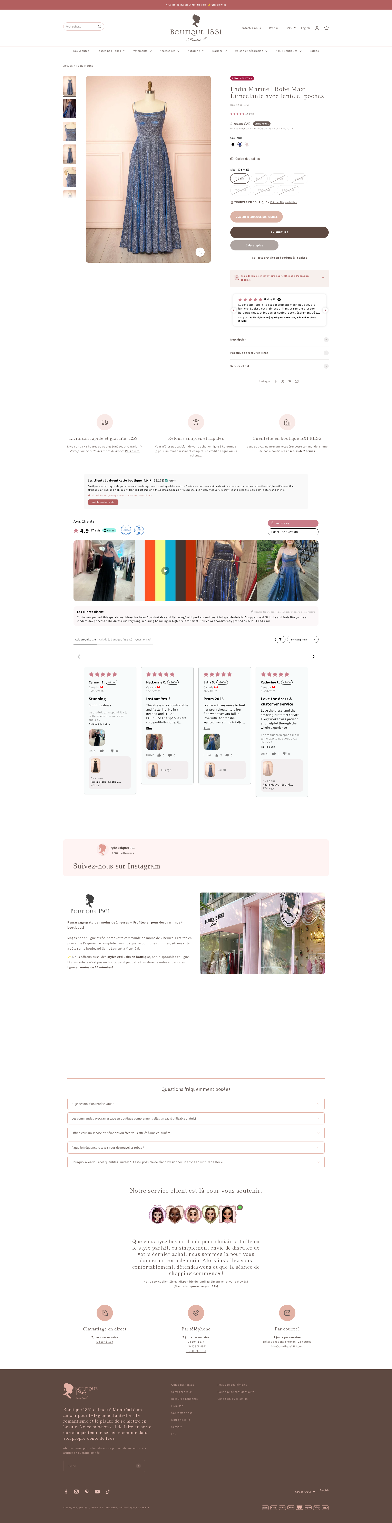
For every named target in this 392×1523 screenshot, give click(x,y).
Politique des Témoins (232, 1384)
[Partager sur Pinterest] (289, 381)
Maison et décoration (249, 51)
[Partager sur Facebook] (275, 381)
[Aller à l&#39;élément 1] (69, 86)
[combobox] (79, 26)
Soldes (314, 51)
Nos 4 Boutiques (287, 51)
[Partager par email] (296, 381)
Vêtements (140, 51)
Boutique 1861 (239, 105)
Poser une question (284, 532)
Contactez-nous (250, 28)
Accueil (68, 65)
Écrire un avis (280, 523)
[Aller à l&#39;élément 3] (69, 132)
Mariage (217, 51)
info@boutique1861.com (287, 1346)
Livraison (177, 1406)
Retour (273, 28)
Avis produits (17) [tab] (85, 639)
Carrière (176, 1427)
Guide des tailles (182, 1384)
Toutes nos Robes (109, 51)
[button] (237, 114)
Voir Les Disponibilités (283, 202)
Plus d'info (132, 451)
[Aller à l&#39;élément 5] (69, 177)
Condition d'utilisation (232, 1399)
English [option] (305, 28)
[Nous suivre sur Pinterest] (87, 1491)
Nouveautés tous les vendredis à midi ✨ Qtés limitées (196, 4)
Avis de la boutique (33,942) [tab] (115, 639)
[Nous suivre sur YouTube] (97, 1491)
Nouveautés (81, 51)
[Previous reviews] (233, 310)
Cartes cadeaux (181, 1392)
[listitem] (104, 570)
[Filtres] (280, 639)
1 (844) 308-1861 (195, 1346)
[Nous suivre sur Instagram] (76, 1491)
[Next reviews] (325, 310)
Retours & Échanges (184, 1399)
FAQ (173, 1434)
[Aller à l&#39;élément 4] (69, 154)
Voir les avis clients (103, 502)
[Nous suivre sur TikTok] (107, 1491)
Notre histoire (180, 1420)
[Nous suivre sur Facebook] (66, 1491)
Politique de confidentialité (235, 1392)
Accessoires (167, 51)
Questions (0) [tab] (143, 639)
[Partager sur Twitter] (282, 381)
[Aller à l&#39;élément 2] (69, 109)
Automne (194, 51)
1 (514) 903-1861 (196, 1351)
